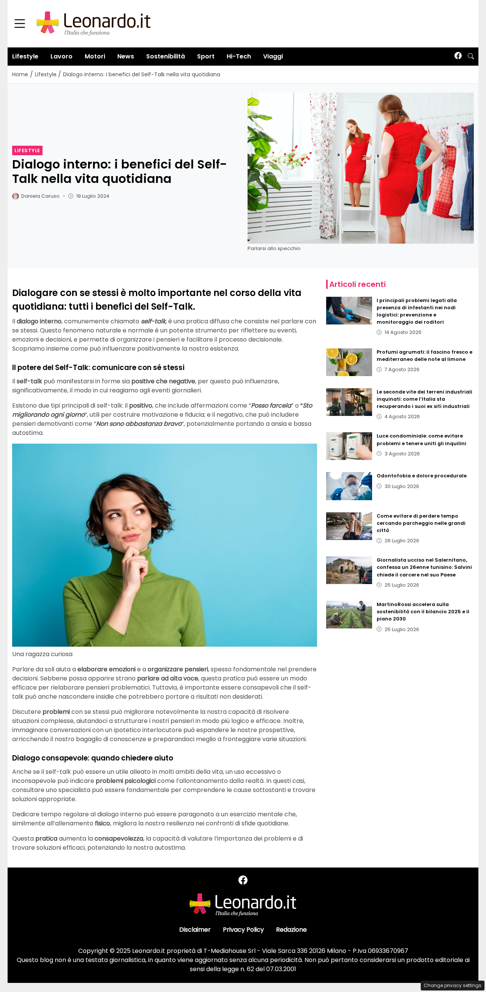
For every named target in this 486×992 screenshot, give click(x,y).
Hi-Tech (239, 56)
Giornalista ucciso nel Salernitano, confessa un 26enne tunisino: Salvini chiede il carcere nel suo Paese (424, 567)
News (125, 56)
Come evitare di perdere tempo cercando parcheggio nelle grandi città (421, 523)
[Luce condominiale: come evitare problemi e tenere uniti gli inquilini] (349, 446)
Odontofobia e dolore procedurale (422, 475)
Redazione (291, 929)
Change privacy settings (452, 985)
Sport (206, 56)
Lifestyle (25, 56)
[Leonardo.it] (93, 23)
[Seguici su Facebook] (458, 56)
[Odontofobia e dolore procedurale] (349, 486)
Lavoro (61, 56)
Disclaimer (195, 929)
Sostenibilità (165, 56)
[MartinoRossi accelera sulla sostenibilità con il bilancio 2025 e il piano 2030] (349, 614)
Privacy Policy (243, 929)
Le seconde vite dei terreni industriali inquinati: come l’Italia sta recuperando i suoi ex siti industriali (424, 399)
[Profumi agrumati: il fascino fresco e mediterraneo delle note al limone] (349, 362)
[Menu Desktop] (19, 24)
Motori (95, 56)
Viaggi (273, 56)
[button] (471, 56)
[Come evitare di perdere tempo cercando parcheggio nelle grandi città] (349, 526)
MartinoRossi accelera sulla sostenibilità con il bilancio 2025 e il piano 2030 (423, 611)
